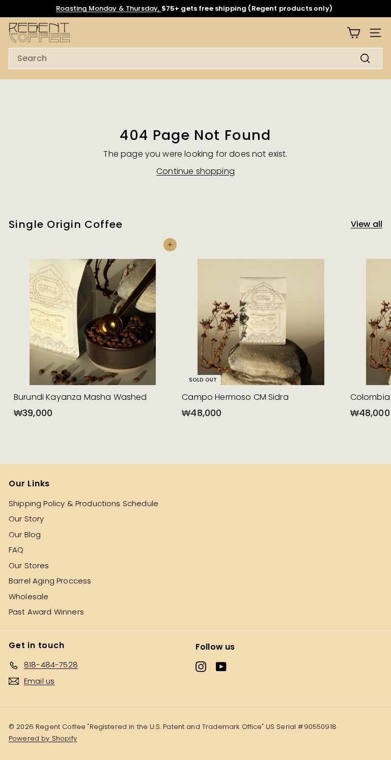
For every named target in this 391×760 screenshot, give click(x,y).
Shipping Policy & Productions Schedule (83, 503)
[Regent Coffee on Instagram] (201, 667)
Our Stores (29, 565)
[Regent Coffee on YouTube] (221, 667)
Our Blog (25, 534)
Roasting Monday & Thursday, (108, 8)
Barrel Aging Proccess (50, 580)
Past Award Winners (46, 611)
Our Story (26, 518)
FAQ (16, 549)
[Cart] (354, 33)
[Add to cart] (170, 244)
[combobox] (195, 58)
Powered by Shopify (43, 738)
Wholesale (28, 596)
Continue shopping (195, 171)
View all (366, 224)
